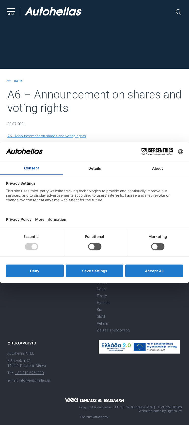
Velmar (103, 323)
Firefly (102, 296)
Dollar (102, 289)
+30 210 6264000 (29, 373)
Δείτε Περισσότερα (113, 330)
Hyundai (103, 303)
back (17, 81)
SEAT (101, 316)
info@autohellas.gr (34, 380)
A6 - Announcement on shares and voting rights (46, 136)
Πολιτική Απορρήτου (94, 417)
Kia (99, 310)
